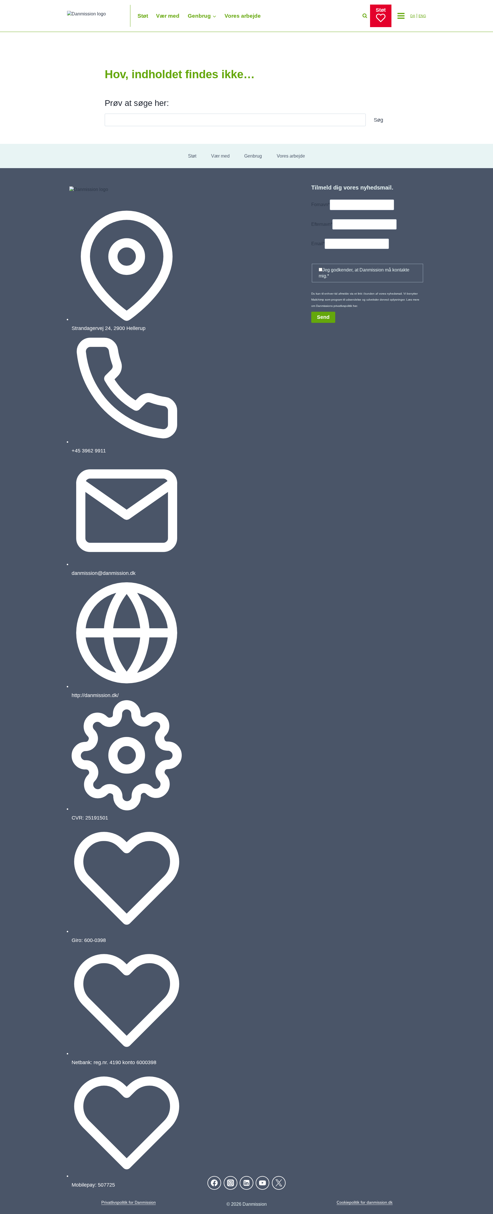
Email (318, 243)
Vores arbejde (243, 16)
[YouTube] (262, 1183)
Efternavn (321, 224)
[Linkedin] (246, 1183)
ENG (422, 16)
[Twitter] (279, 1183)
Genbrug (253, 156)
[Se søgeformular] (364, 16)
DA (412, 16)
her (355, 305)
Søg (378, 120)
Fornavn (320, 204)
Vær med (167, 16)
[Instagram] (230, 1183)
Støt (143, 16)
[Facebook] (214, 1183)
